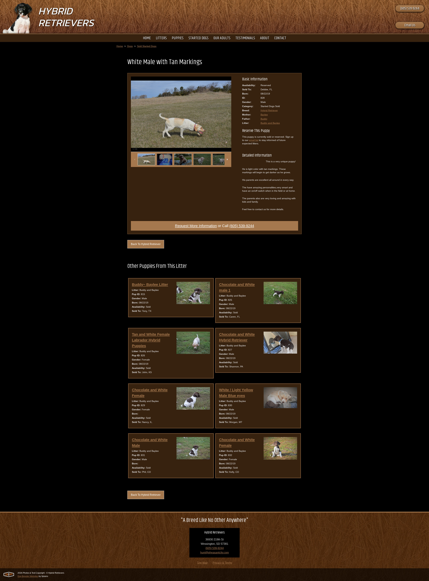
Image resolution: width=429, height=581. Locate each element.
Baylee (264, 114)
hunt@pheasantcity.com (214, 552)
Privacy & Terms (222, 562)
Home (119, 46)
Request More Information (196, 226)
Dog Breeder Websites (28, 576)
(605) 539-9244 (409, 8)
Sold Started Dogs (146, 46)
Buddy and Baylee (270, 123)
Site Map (202, 562)
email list (253, 140)
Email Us (409, 25)
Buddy (264, 118)
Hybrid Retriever (269, 110)
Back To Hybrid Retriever (146, 244)
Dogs (130, 46)
